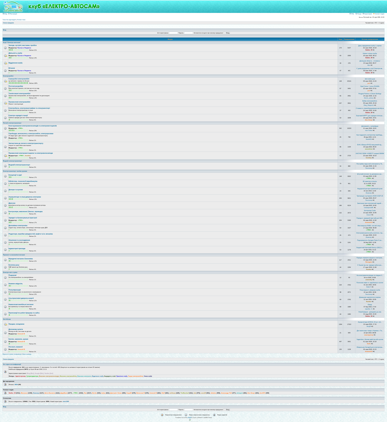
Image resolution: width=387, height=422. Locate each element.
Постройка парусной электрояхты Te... (369, 164)
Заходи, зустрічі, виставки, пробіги (23, 45)
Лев (85, 393)
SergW (369, 326)
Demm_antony (368, 98)
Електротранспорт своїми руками (15, 171)
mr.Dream (172, 393)
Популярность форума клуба (370, 290)
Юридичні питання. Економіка (21, 259)
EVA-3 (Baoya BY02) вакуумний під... (369, 145)
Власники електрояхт (84, 376)
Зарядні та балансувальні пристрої (23, 218)
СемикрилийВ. (368, 207)
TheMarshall (184, 393)
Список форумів (8, 23)
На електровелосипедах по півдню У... (370, 275)
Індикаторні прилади (17, 248)
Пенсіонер (368, 168)
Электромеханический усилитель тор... (369, 233)
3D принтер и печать (370, 181)
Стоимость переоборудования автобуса (370, 108)
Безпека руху (14, 265)
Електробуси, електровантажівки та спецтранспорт (29, 108)
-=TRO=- (20, 128)
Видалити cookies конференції (12, 354)
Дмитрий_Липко (116, 393)
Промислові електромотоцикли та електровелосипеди (31, 153)
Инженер (369, 193)
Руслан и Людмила (24, 48)
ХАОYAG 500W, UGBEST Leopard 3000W (370, 153)
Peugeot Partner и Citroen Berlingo (369, 93)
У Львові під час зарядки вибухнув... (369, 265)
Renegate (368, 262)
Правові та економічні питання (14, 255)
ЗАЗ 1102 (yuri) (370, 79)
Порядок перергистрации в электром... (369, 258)
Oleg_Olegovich (369, 105)
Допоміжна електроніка (18, 225)
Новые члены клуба (370, 53)
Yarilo (369, 343)
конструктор (368, 335)
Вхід (5, 14)
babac (103, 393)
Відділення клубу (15, 63)
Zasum (369, 215)
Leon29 (203, 393)
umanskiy (368, 279)
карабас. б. (368, 309)
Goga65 (129, 393)
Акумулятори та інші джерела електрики (25, 197)
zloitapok (239, 393)
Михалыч (24, 393)
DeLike (94, 393)
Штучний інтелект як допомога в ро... (370, 174)
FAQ (352, 14)
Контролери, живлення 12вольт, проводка (26, 211)
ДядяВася (63, 393)
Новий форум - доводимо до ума (369, 312)
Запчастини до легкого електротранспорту (26, 143)
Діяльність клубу (15, 53)
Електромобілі (8, 76)
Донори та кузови (16, 189)
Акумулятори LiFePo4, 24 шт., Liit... (370, 322)
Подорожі (12, 275)
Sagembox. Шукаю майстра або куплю (370, 339)
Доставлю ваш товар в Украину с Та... (370, 330)
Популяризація (15, 290)
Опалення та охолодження (19, 240)
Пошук (359, 14)
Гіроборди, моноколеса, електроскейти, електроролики (31, 133)
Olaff (163, 393)
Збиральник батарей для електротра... (369, 347)
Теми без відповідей (9, 19)
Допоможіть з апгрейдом (369, 126)
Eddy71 (368, 287)
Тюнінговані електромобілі (19, 93)
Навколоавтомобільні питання (21, 304)
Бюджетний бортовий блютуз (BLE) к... (369, 247)
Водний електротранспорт (12, 161)
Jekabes (213, 393)
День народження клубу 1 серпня (369, 45)
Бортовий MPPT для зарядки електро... (369, 115)
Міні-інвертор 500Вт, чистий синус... (370, 225)
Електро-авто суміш (10, 272)
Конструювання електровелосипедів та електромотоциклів (33, 126)
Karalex (368, 269)
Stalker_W (368, 50)
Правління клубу (121, 376)
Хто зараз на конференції (12, 364)
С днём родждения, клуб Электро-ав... (369, 68)
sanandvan (369, 149)
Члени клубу (148, 376)
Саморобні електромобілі (19, 79)
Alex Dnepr (368, 120)
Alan (368, 65)
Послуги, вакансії (16, 347)
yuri (368, 83)
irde (195, 393)
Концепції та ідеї (15, 175)
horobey (28, 155)
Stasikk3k (369, 139)
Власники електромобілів (68, 376)
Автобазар (7, 319)
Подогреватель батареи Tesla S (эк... (370, 240)
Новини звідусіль (16, 283)
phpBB (189, 417)
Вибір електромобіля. (369, 101)
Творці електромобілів (135, 376)
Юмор (370, 304)
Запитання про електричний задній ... (370, 203)
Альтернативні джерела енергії (21, 298)
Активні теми (21, 19)
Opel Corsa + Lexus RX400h (369, 86)
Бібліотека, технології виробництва (23, 181)
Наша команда (26, 354)
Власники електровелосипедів (49, 376)
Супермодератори (32, 376)
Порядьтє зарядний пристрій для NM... (369, 218)
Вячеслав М (140, 393)
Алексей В (368, 222)
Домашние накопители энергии (370, 297)
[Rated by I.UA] (193, 421)
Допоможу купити (16, 329)
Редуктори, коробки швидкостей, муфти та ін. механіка (31, 234)
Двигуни (12, 203)
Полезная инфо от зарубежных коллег (369, 282)
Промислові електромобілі (19, 102)
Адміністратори (20, 376)
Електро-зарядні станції (18, 115)
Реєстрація (13, 14)
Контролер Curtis (370, 210)
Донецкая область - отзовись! (369, 61)
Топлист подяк (379, 14)
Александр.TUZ (226, 393)
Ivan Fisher (368, 130)
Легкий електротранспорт (12, 123)
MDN (16, 384)
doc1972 (262, 393)
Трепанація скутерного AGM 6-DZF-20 (370, 196)
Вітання (12, 68)
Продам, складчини (16, 324)
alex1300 (66, 401)
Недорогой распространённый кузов (369, 188)
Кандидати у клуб (109, 376)
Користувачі (368, 14)
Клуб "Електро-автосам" (12, 42)
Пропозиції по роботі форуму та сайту (24, 313)
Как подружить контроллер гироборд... (369, 135)
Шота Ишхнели (49, 393)
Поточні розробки (16, 86)
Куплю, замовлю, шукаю (18, 339)
